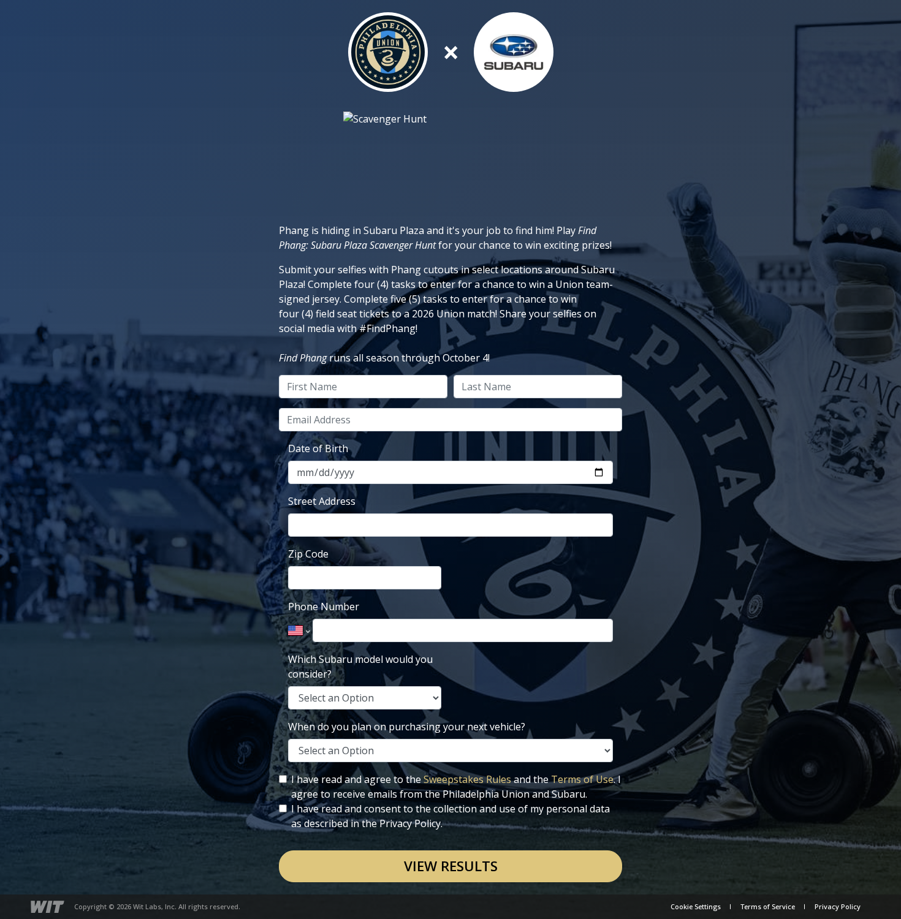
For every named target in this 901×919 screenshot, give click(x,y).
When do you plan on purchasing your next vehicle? (406, 726)
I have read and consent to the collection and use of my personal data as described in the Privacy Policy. (450, 816)
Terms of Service (767, 906)
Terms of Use (582, 779)
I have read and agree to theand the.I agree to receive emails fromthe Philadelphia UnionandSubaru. (456, 787)
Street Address (321, 501)
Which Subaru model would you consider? (360, 666)
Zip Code (308, 554)
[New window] (47, 907)
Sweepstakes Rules (467, 779)
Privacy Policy (838, 906)
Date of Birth (318, 448)
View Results (451, 866)
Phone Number (323, 606)
